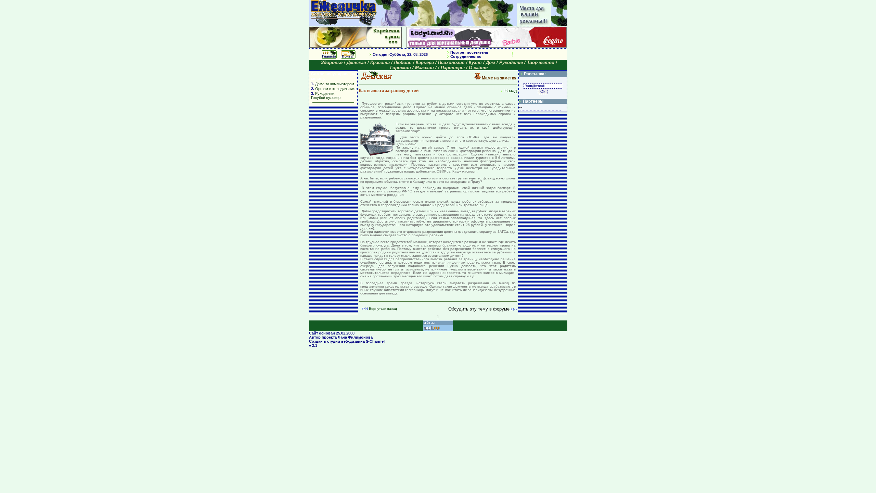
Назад (510, 90)
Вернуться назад (383, 309)
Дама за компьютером (334, 84)
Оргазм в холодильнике (336, 89)
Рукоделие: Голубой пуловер (325, 95)
